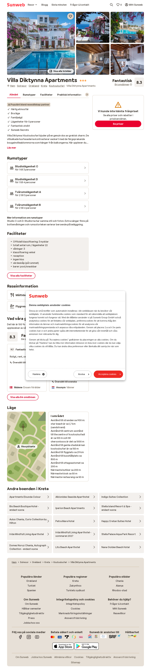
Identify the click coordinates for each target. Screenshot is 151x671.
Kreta (75, 580)
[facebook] (20, 638)
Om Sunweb (31, 603)
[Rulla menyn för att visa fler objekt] (87, 94)
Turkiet (31, 585)
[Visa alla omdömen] (128, 82)
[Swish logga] (74, 638)
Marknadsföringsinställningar (75, 613)
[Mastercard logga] (52, 638)
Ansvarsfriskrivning (75, 618)
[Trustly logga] (66, 638)
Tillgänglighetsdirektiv (31, 613)
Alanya (119, 585)
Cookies (75, 608)
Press (31, 618)
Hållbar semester (31, 608)
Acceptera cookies (107, 374)
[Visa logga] (59, 638)
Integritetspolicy (75, 603)
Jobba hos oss (31, 622)
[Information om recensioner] (131, 84)
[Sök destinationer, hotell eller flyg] (111, 5)
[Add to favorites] (70, 16)
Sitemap (75, 662)
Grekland (31, 580)
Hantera (36, 374)
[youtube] (37, 638)
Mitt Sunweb (120, 608)
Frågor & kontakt (119, 603)
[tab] (13, 94)
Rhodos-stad (119, 590)
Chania (119, 580)
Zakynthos (75, 585)
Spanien (31, 590)
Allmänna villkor (63, 657)
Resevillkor (119, 613)
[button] (41, 43)
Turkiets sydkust (75, 590)
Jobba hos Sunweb (41, 657)
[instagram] (28, 638)
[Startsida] (16, 5)
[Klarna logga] (81, 638)
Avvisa (81, 374)
